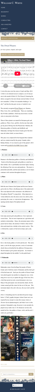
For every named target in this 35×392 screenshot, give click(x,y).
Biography (5, 12)
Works (3, 16)
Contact (4, 29)
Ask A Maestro (6, 24)
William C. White (11, 3)
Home (3, 7)
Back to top (18, 385)
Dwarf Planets (19, 108)
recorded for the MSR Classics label (17, 145)
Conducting (5, 20)
